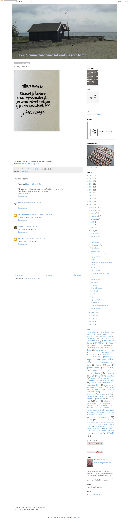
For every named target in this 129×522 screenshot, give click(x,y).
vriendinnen (104, 408)
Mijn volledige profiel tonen (103, 463)
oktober (93, 213)
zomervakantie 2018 (93, 428)
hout (88, 373)
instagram (110, 373)
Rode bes (93, 285)
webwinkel (110, 410)
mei (92, 228)
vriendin (90, 408)
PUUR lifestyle (100, 343)
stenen (101, 396)
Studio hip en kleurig (100, 345)
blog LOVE (105, 352)
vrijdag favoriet (23, 171)
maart (93, 312)
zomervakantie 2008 (104, 420)
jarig (91, 376)
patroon (111, 387)
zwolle (110, 433)
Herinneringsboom (96, 288)
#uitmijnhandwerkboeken (97, 334)
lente (99, 383)
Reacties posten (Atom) (32, 278)
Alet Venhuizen (23, 238)
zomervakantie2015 (103, 430)
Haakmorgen (94, 303)
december (94, 207)
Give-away (90, 336)
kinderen (92, 380)
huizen (96, 373)
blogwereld (91, 354)
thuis (89, 401)
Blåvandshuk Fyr (96, 245)
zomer (89, 420)
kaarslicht (99, 376)
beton (112, 350)
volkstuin (104, 405)
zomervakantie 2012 (108, 422)
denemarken (107, 359)
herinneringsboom (106, 371)
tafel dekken (101, 399)
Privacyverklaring (94, 494)
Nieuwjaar (107, 341)
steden (89, 396)
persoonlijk (95, 389)
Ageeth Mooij (23, 202)
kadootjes (110, 376)
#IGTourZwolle (91, 332)
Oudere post (78, 275)
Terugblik (93, 294)
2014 (91, 325)
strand (89, 399)
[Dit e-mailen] (43, 169)
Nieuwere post (19, 275)
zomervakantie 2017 (102, 426)
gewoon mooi (93, 368)
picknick (109, 389)
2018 (91, 199)
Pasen (111, 343)
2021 (91, 190)
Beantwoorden (23, 196)
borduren (89, 357)
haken (111, 367)
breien (97, 357)
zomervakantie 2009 (93, 422)
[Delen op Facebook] (49, 169)
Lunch (92, 267)
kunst (92, 383)
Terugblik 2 (94, 291)
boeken (106, 354)
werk (103, 412)
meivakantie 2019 (93, 385)
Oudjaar (89, 343)
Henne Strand (95, 233)
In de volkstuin (95, 251)
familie (89, 365)
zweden (99, 433)
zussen (89, 433)
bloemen (92, 352)
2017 (91, 201)
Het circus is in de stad (98, 254)
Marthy (20, 226)
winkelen (111, 412)
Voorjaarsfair (94, 282)
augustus (94, 219)
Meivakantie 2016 (93, 341)
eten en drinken (101, 363)
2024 (91, 181)
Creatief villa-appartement (99, 306)
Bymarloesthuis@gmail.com (28, 214)
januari (93, 318)
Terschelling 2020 (93, 347)
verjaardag (90, 405)
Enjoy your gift (95, 300)
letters (107, 383)
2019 (91, 196)
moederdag (107, 385)
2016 (91, 204)
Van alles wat (100, 350)
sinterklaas (91, 394)
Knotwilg (93, 260)
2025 (91, 178)
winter (100, 415)
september (94, 216)
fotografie (98, 365)
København (91, 339)
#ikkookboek (105, 332)
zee (112, 415)
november (94, 210)
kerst (93, 378)
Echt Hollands (95, 270)
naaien (101, 387)
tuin (97, 401)
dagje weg (91, 360)
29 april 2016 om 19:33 (31, 226)
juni (92, 225)
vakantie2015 (91, 403)
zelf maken (99, 417)
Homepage (49, 275)
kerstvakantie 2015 (107, 378)
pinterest (90, 392)
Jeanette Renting (102, 460)
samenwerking (106, 392)
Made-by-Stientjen (105, 339)
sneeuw (109, 394)
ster (110, 396)
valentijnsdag (106, 403)
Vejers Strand (95, 248)
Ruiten (92, 276)
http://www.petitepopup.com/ (28, 164)
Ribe (92, 239)
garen (109, 365)
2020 (91, 193)
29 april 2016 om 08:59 (46, 214)
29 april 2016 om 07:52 (33, 184)
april (92, 231)
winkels (91, 415)
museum (90, 387)
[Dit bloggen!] (45, 169)
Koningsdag (94, 242)
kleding (103, 380)
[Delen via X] (47, 169)
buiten (106, 357)
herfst (95, 371)
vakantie (106, 401)
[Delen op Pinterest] (50, 169)
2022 (91, 187)
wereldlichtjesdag (95, 412)
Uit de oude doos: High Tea (99, 273)
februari (93, 315)
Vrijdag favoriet (95, 236)
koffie (112, 380)
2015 (91, 322)
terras (110, 399)
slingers (102, 394)
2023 (91, 184)
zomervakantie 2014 (95, 424)
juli (92, 222)
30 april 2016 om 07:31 (37, 238)
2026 (91, 175)
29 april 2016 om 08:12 (36, 202)
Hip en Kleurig (105, 336)
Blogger (78, 517)
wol (107, 415)
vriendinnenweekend (94, 410)
